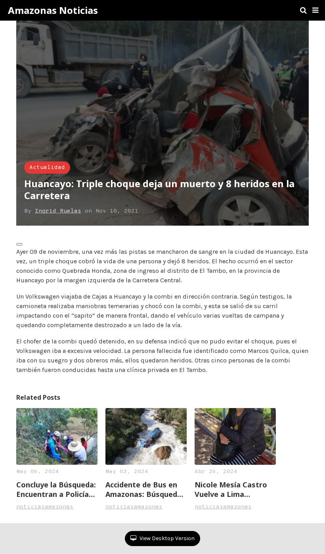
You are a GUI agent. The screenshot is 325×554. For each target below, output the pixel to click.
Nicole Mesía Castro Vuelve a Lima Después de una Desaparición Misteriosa (231, 489)
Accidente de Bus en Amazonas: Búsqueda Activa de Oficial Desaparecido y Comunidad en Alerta (143, 489)
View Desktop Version (166, 538)
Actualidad (47, 167)
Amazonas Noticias (53, 10)
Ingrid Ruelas (58, 211)
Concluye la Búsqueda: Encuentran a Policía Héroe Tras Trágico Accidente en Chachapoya (56, 489)
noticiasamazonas (44, 507)
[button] (315, 10)
